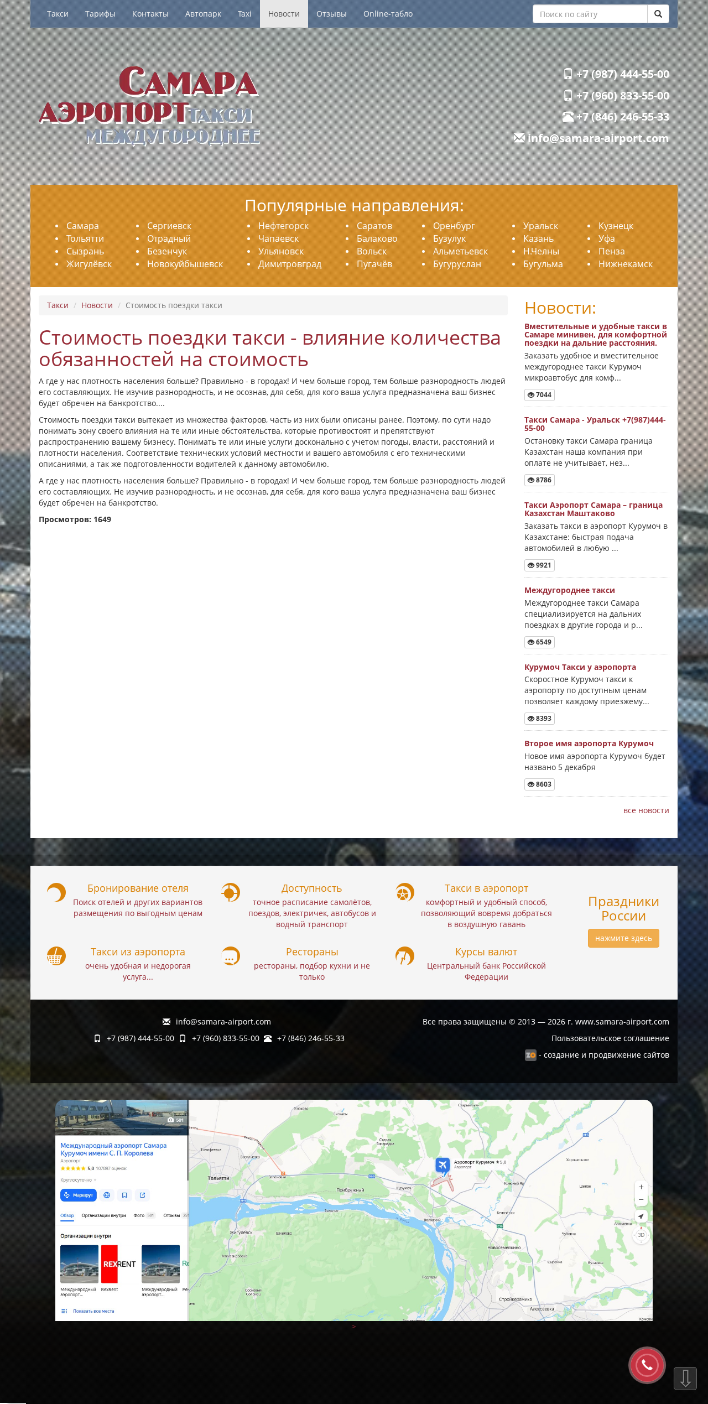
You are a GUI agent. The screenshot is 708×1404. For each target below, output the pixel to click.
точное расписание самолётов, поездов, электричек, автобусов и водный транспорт (312, 913)
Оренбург (454, 226)
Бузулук (449, 238)
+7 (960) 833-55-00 (621, 95)
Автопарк (203, 13)
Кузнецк (615, 226)
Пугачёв (374, 264)
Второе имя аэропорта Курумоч (589, 743)
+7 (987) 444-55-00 (621, 73)
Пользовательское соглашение (610, 1038)
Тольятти (85, 238)
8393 (542, 718)
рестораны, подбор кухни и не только (312, 971)
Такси (58, 13)
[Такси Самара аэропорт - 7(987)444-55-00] (192, 106)
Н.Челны (541, 251)
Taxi (245, 13)
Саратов (374, 226)
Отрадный (169, 238)
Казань (538, 238)
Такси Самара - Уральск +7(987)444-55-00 (595, 423)
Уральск (540, 226)
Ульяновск (281, 251)
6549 (542, 642)
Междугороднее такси (569, 590)
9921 (542, 565)
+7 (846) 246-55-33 (621, 116)
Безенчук (167, 251)
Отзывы (331, 13)
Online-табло (388, 13)
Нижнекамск (625, 264)
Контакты (150, 13)
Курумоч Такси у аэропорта (580, 667)
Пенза (611, 251)
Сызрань (85, 251)
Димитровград (289, 264)
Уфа (606, 238)
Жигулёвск (89, 264)
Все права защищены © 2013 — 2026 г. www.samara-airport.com (546, 1021)
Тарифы (100, 13)
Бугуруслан (457, 264)
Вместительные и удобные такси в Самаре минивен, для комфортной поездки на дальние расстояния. (595, 335)
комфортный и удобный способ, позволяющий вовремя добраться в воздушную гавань (486, 913)
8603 (542, 784)
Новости (284, 13)
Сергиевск (169, 226)
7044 (542, 394)
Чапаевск (278, 238)
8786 (542, 480)
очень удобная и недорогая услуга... (138, 971)
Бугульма (543, 264)
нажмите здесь (623, 938)
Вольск (372, 251)
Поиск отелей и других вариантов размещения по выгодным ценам (137, 907)
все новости (646, 810)
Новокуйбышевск (185, 264)
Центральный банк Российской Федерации (486, 971)
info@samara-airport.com (597, 138)
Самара (82, 226)
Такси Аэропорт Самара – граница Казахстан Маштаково (593, 509)
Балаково (377, 238)
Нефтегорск (283, 226)
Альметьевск (460, 251)
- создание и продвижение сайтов (603, 1054)
